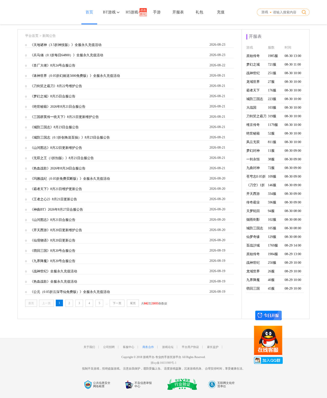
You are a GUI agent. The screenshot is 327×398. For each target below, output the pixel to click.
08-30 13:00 (293, 56)
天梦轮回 (253, 211)
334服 (272, 194)
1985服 (273, 56)
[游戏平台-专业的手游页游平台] (38, 12)
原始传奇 (253, 56)
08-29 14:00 (293, 245)
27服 (271, 82)
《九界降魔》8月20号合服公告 (52, 261)
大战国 (251, 107)
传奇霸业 (253, 202)
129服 (272, 237)
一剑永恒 (253, 159)
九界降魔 (253, 280)
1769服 (273, 245)
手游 (157, 12)
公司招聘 (109, 347)
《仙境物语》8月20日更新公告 (52, 240)
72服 (271, 168)
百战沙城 (253, 245)
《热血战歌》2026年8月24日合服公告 (57, 168)
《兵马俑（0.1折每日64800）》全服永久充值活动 (66, 55)
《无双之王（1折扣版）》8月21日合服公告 (62, 158)
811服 (272, 142)
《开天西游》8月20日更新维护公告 (56, 230)
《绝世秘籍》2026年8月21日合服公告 (57, 106)
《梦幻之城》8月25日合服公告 (52, 96)
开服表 (178, 12)
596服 (272, 202)
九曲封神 (253, 168)
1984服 (273, 254)
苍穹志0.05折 (256, 176)
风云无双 (253, 142)
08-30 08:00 (293, 211)
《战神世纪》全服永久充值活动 (53, 271)
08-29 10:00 (293, 262)
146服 (272, 185)
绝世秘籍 (253, 133)
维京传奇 (253, 125)
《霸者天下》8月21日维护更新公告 (56, 189)
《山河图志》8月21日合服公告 (52, 220)
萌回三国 (253, 288)
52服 (271, 133)
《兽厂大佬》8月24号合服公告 (52, 65)
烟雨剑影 (253, 219)
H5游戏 (132, 12)
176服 (272, 90)
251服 (272, 73)
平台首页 (32, 36)
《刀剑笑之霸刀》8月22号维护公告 (56, 86)
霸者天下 (253, 90)
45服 (271, 288)
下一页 (117, 303)
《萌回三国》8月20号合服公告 (52, 250)
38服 (271, 159)
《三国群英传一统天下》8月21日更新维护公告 (64, 117)
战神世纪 (253, 73)
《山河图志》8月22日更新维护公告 (56, 148)
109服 (272, 176)
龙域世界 (253, 82)
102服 (272, 219)
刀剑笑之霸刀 (256, 116)
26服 (271, 271)
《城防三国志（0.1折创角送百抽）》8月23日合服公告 (70, 137)
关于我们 (89, 347)
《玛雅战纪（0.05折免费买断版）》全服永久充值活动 (70, 178)
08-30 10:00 (293, 73)
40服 (271, 280)
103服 (272, 107)
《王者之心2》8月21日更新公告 (53, 199)
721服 (272, 64)
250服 (272, 262)
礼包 (199, 12)
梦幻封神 (253, 150)
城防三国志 (254, 99)
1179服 (273, 125)
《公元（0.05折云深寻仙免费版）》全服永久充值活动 (70, 292)
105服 (272, 228)
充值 (221, 12)
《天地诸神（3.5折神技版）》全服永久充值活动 (65, 45)
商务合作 (148, 347)
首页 (89, 12)
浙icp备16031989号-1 (163, 362)
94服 (271, 211)
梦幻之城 (253, 64)
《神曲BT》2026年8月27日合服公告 (56, 209)
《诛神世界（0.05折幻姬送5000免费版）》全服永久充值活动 (75, 76)
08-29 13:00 (293, 254)
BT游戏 (110, 12)
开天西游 (253, 194)
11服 (271, 150)
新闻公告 (49, 36)
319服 (272, 116)
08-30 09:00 (293, 150)
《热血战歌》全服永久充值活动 (53, 281)
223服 (272, 99)
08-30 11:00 (293, 64)
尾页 (133, 303)
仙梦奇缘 (253, 237)
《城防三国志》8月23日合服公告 (54, 127)
